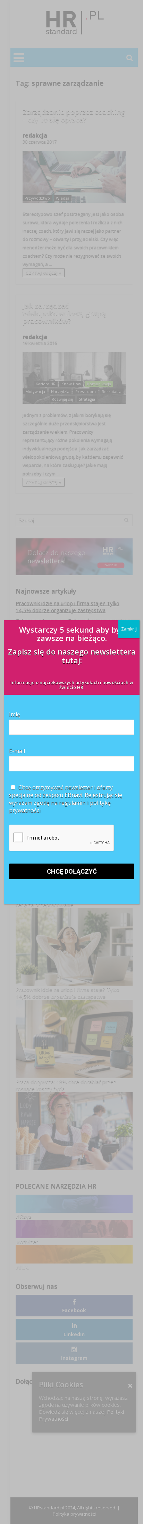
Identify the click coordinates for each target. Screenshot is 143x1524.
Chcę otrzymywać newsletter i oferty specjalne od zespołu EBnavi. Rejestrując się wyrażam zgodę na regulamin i (65, 799)
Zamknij (129, 629)
